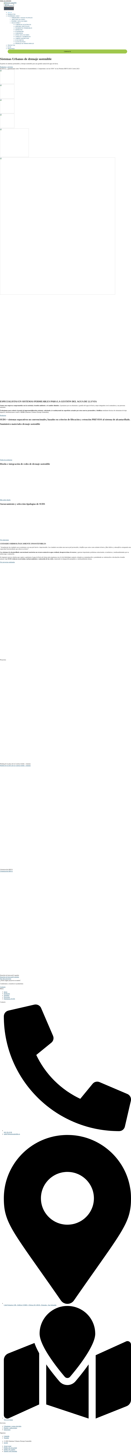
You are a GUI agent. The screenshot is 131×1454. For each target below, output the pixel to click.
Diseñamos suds (13, 16)
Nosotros (11, 48)
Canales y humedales (23, 36)
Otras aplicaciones (22, 35)
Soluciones (16, 23)
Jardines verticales (22, 26)
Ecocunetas (19, 40)
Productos (12, 14)
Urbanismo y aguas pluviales (22, 18)
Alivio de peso (20, 42)
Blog (9, 47)
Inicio (10, 12)
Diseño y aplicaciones (19, 21)
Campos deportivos (22, 38)
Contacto (67, 51)
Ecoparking (19, 31)
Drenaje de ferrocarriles (24, 43)
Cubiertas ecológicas (23, 24)
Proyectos (11, 45)
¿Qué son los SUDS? (18, 19)
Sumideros (19, 33)
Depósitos (19, 30)
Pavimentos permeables (23, 28)
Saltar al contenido (5, 1)
